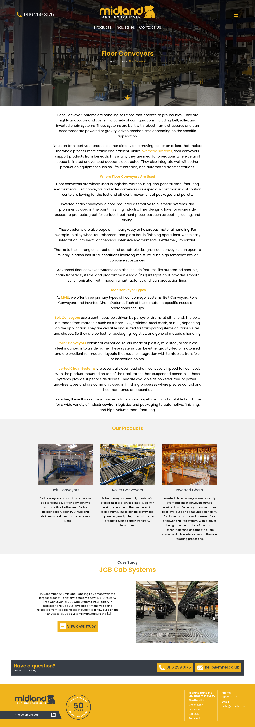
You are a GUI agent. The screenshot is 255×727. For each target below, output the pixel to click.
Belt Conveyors (65, 490)
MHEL (65, 297)
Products (102, 27)
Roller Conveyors (127, 490)
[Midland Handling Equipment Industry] (127, 14)
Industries (125, 27)
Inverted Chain (189, 490)
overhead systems (157, 151)
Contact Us (150, 27)
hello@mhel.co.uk (233, 706)
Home (112, 61)
